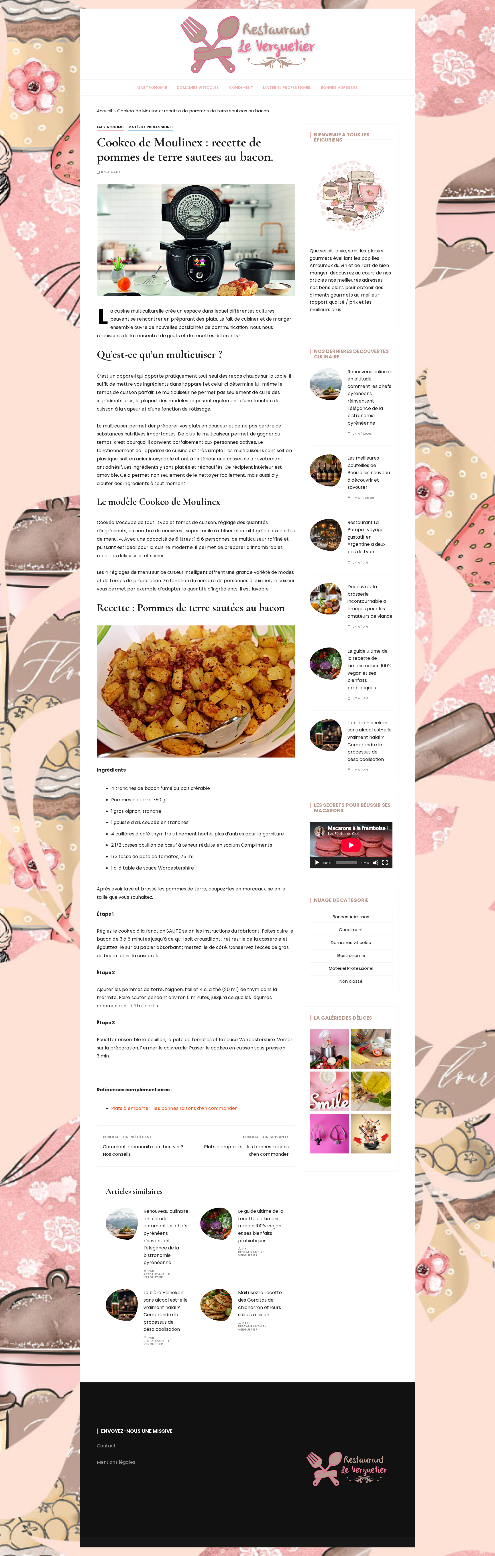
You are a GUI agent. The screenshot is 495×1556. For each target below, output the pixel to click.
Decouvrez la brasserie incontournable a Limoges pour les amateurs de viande (369, 601)
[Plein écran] (385, 863)
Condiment (241, 87)
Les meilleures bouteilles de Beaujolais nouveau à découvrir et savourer (368, 472)
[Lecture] (317, 863)
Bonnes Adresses (339, 87)
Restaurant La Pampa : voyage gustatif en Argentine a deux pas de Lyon (366, 537)
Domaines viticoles (198, 87)
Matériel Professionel (287, 87)
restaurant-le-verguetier (158, 1276)
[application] (351, 845)
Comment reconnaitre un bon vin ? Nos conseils (143, 1150)
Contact (106, 1446)
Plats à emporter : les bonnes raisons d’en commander (174, 1108)
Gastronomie (152, 87)
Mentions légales (116, 1462)
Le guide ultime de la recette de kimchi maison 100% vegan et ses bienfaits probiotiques (260, 1226)
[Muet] (376, 863)
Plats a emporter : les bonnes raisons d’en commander (246, 1150)
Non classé (351, 981)
